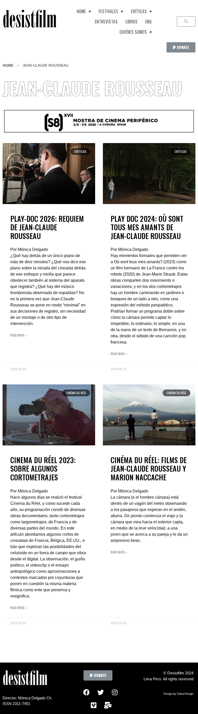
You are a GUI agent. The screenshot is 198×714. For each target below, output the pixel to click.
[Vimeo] (93, 705)
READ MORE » (18, 335)
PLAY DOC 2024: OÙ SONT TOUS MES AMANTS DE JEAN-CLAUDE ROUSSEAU (147, 227)
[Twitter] (100, 692)
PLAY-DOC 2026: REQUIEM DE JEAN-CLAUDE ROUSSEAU (47, 227)
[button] (181, 47)
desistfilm (29, 21)
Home (8, 65)
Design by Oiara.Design (178, 693)
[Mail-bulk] (107, 705)
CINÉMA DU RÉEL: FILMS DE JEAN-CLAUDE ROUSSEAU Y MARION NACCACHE (149, 468)
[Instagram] (114, 692)
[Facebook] (86, 692)
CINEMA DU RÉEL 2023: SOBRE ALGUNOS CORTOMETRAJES (43, 468)
